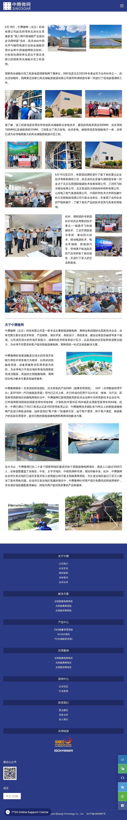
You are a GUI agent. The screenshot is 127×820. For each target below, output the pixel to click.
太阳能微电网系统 (63, 601)
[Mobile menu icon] (122, 6)
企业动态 (63, 686)
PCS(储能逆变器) (63, 639)
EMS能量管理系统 (63, 629)
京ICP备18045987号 (96, 814)
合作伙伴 (63, 582)
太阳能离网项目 (63, 662)
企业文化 (63, 568)
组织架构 (63, 573)
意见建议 (63, 710)
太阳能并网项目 (63, 667)
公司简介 (63, 563)
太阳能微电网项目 (63, 658)
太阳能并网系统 (63, 610)
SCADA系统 (63, 634)
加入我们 (63, 719)
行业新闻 (63, 691)
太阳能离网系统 (63, 606)
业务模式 (63, 577)
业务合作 (63, 714)
